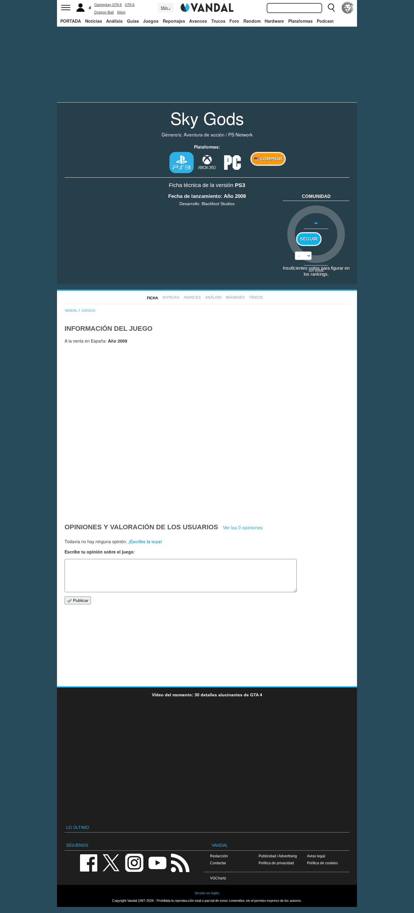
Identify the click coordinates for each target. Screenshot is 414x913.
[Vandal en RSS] (180, 862)
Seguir (309, 239)
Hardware (274, 21)
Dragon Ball (104, 12)
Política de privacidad (276, 863)
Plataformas (300, 21)
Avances (198, 21)
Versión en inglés (207, 893)
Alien (121, 12)
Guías (133, 21)
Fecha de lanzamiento (194, 196)
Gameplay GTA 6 (108, 5)
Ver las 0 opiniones (243, 527)
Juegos (151, 21)
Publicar (80, 600)
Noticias (93, 21)
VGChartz (218, 878)
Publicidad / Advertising (278, 856)
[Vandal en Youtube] (157, 862)
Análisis (114, 21)
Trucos (218, 21)
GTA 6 (130, 5)
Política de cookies (322, 863)
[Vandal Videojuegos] (207, 7)
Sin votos (316, 270)
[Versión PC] (232, 162)
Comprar (270, 158)
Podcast (325, 21)
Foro (234, 21)
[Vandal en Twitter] (111, 862)
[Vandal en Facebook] (88, 862)
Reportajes (174, 21)
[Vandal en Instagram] (134, 862)
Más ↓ (166, 8)
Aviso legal (316, 856)
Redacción (219, 856)
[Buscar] (331, 7)
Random (252, 21)
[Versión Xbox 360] (207, 162)
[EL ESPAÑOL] (348, 8)
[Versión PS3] (181, 162)
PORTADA (70, 21)
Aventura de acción (204, 134)
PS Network (240, 134)
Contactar (218, 863)
